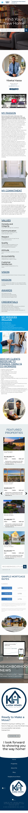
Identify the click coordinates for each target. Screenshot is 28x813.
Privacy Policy (18, 802)
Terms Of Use (8, 802)
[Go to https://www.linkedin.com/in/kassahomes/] (16, 89)
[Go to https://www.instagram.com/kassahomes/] (12, 89)
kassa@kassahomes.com (14, 86)
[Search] (26, 30)
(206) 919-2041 (14, 84)
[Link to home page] (8, 2)
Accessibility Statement (12, 803)
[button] (14, 736)
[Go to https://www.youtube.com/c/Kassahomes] (18, 89)
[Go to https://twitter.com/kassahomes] (14, 89)
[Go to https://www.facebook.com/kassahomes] (10, 89)
